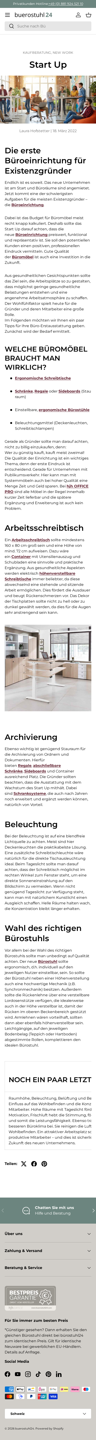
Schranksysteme (30, 793)
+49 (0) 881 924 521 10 (65, 4)
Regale (41, 391)
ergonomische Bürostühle (64, 410)
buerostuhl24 (24, 1428)
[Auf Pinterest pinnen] (44, 1164)
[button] (88, 15)
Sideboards (69, 391)
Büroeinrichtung (27, 205)
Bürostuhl (47, 961)
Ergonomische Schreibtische (43, 378)
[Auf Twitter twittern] (24, 1164)
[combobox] (48, 26)
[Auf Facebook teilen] (34, 1164)
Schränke (24, 391)
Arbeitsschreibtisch (31, 540)
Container (21, 556)
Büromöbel (23, 257)
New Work (63, 52)
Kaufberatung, (38, 52)
